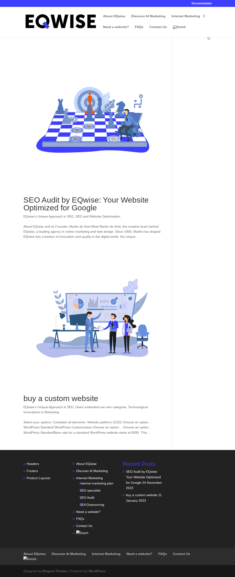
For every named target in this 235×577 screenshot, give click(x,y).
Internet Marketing (185, 16)
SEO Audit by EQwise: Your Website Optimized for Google (86, 203)
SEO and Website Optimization (98, 216)
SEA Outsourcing (92, 504)
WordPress (97, 571)
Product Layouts (38, 478)
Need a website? (116, 27)
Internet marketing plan (96, 483)
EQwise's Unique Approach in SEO (48, 216)
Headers (33, 464)
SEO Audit (87, 497)
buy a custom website (60, 398)
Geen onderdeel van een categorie (101, 407)
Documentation (202, 3)
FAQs (139, 27)
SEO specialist (90, 490)
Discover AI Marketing (148, 16)
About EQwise (114, 16)
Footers (32, 471)
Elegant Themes (55, 571)
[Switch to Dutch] (179, 31)
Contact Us (158, 27)
